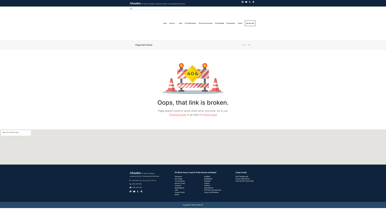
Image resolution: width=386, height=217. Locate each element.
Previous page (178, 114)
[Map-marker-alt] (254, 3)
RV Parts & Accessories (206, 23)
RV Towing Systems (190, 23)
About (180, 23)
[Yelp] (251, 3)
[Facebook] (243, 3)
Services (171, 23)
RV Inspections (230, 23)
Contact (240, 23)
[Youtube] (247, 3)
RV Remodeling (219, 23)
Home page (210, 114)
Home (165, 23)
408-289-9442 (250, 23)
